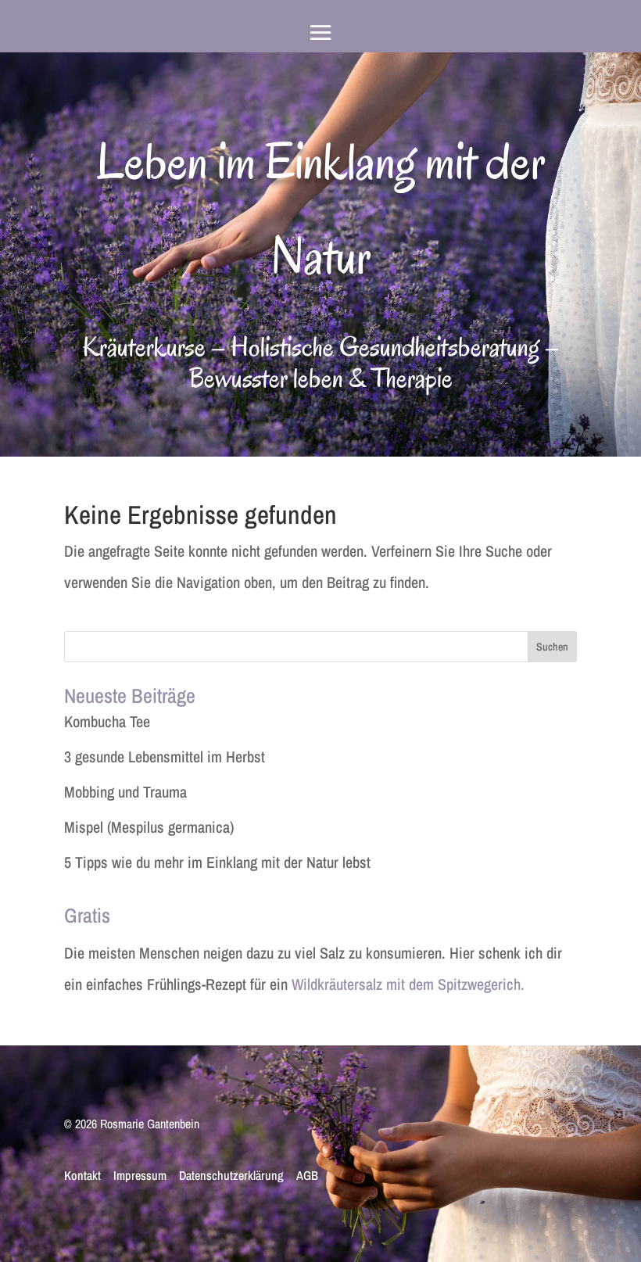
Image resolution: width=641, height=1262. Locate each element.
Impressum (140, 1176)
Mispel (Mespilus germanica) (149, 826)
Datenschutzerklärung (231, 1176)
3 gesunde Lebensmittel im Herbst (164, 756)
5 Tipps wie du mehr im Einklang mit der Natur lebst (217, 862)
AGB (307, 1176)
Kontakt (82, 1176)
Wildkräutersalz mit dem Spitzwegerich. (408, 984)
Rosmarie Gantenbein (149, 1123)
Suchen (552, 647)
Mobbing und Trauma (125, 791)
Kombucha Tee (107, 721)
